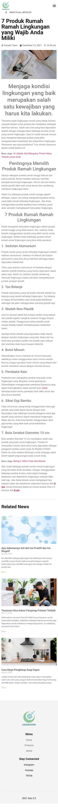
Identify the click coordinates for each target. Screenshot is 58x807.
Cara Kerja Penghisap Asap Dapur (20, 669)
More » (4, 572)
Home (29, 740)
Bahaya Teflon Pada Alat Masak (29, 461)
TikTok (29, 775)
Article (29, 751)
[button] (54, 5)
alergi (44, 388)
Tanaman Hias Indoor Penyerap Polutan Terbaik (28, 610)
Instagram (29, 764)
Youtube (29, 770)
